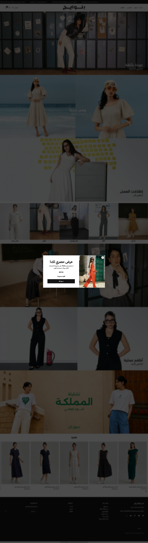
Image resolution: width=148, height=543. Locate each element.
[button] (61, 281)
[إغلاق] (102, 257)
